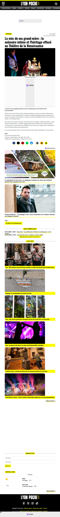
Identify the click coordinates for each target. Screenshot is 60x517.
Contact (45, 508)
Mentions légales (28, 508)
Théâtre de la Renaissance (13, 223)
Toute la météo (50, 491)
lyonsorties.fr (40, 511)
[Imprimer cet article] (37, 143)
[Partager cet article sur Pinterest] (22, 143)
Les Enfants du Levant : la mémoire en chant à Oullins (30, 235)
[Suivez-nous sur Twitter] (28, 504)
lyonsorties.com (28, 511)
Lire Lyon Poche (6, 8)
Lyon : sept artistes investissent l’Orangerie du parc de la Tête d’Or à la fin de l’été (27, 319)
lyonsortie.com (34, 511)
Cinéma (14, 8)
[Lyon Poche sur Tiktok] (37, 504)
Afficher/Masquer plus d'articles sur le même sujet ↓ (30, 237)
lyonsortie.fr (45, 511)
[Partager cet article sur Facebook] (13, 143)
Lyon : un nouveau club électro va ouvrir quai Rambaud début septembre (24, 345)
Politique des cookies (37, 508)
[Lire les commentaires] (46, 143)
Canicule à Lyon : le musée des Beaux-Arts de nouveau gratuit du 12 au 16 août (26, 371)
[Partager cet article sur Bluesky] (31, 143)
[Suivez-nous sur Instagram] (32, 504)
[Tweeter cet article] (18, 143)
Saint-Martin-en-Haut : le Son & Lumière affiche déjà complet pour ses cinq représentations (29, 397)
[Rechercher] (56, 3)
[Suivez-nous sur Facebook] (23, 504)
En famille (48, 8)
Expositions (40, 8)
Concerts (20, 8)
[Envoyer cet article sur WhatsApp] (27, 143)
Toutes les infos (50, 401)
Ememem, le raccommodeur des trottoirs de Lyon (18, 293)
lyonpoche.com (22, 511)
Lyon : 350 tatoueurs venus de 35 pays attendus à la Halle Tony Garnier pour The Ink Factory (29, 267)
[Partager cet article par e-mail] (41, 143)
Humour (33, 8)
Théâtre (27, 8)
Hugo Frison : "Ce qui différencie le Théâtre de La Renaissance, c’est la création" (28, 232)
